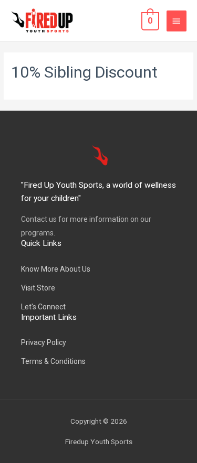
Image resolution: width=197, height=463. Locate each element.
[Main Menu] (176, 20)
